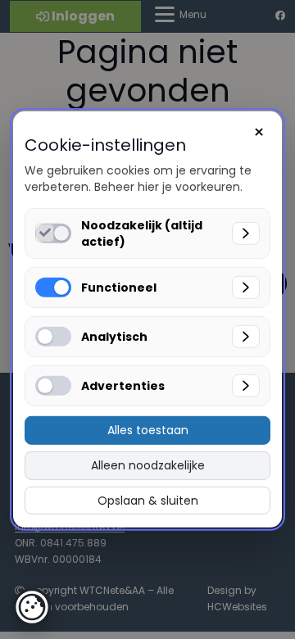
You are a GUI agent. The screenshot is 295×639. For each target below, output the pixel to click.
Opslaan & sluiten (148, 500)
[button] (32, 607)
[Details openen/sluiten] (246, 233)
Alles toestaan (147, 430)
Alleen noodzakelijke (148, 465)
